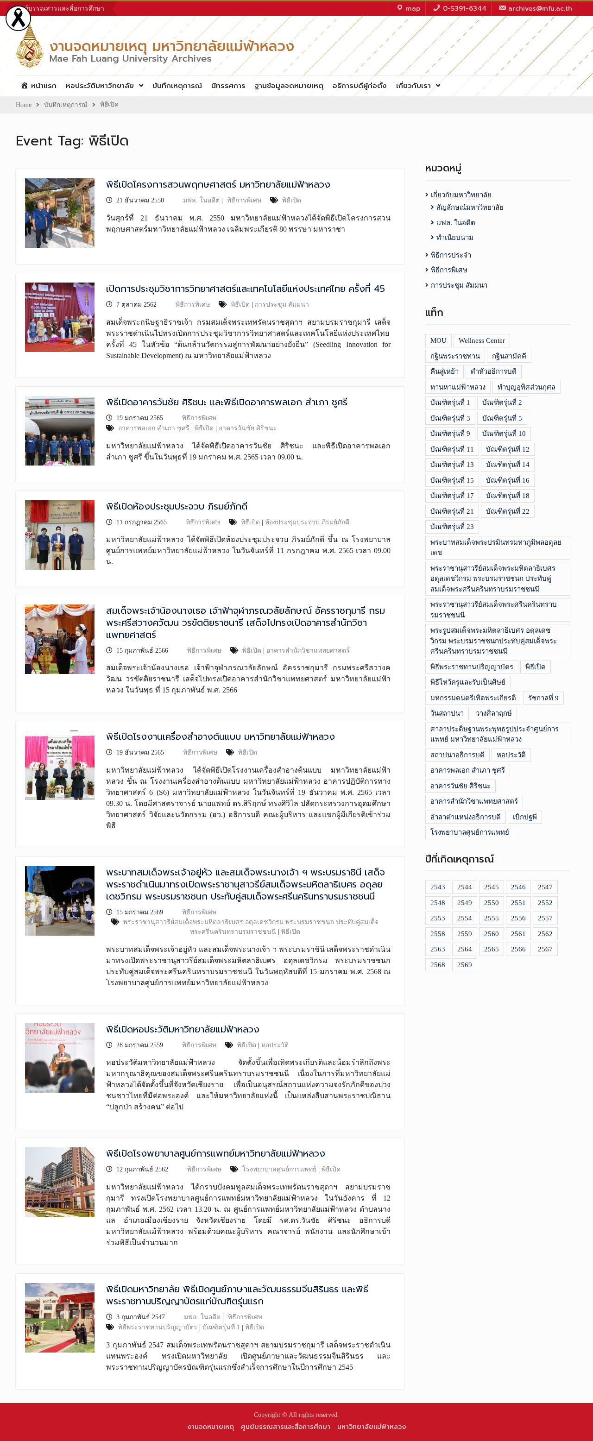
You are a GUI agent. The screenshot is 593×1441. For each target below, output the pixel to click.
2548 (437, 902)
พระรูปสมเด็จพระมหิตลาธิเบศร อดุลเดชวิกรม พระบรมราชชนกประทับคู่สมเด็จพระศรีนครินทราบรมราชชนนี (493, 641)
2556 (518, 918)
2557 (545, 918)
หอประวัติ (275, 1045)
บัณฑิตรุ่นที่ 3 (450, 418)
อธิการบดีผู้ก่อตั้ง (360, 86)
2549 (464, 902)
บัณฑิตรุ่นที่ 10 (504, 433)
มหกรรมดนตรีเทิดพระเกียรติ (473, 698)
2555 (491, 918)
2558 (437, 934)
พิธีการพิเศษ (244, 200)
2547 (545, 887)
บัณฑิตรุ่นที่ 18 (508, 495)
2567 (545, 949)
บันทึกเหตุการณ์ (177, 86)
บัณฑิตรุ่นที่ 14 (508, 464)
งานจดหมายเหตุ (210, 1427)
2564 (464, 949)
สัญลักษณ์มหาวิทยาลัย (470, 207)
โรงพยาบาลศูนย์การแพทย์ (279, 1169)
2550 (491, 902)
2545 (491, 887)
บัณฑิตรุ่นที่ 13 (452, 464)
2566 (518, 949)
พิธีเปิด (291, 200)
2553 (437, 918)
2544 (464, 887)
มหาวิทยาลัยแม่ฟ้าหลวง (371, 1427)
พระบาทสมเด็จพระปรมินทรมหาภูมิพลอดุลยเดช (495, 548)
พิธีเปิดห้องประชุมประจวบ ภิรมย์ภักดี (176, 506)
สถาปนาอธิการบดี (457, 755)
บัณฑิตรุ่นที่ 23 (452, 526)
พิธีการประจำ (451, 255)
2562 (545, 934)
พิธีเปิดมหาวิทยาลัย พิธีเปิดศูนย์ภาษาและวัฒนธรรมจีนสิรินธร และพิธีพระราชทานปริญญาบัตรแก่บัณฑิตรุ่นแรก (237, 1295)
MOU (438, 340)
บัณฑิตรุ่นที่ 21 (452, 511)
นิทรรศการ (228, 86)
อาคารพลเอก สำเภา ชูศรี (153, 428)
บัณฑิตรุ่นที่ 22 (508, 511)
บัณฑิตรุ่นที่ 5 (502, 418)
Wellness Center (482, 340)
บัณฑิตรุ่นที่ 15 (452, 480)
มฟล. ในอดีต (201, 200)
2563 (437, 949)
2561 (518, 934)
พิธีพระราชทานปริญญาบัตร (157, 1327)
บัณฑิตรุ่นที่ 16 (508, 480)
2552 (545, 902)
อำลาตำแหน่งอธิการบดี (465, 817)
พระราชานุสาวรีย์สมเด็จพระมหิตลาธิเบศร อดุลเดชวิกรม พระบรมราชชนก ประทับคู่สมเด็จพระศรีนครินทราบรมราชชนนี (492, 579)
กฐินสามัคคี (509, 356)
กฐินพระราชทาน (455, 356)
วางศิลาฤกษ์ (494, 713)
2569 (464, 965)
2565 (491, 949)
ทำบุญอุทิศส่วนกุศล (526, 387)
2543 (437, 887)
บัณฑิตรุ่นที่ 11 (452, 449)
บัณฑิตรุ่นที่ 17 (452, 495)
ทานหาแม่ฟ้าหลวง (458, 387)
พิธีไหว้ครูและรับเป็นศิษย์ (467, 682)
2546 (518, 887)
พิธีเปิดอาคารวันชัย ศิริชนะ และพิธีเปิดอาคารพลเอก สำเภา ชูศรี (226, 402)
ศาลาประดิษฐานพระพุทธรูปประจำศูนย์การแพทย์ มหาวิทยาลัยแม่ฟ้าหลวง (494, 734)
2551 (518, 902)
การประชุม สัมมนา (282, 304)
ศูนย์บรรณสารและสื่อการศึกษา (60, 8)
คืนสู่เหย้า (444, 371)
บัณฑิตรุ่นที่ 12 (508, 449)
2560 (491, 934)
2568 (437, 965)
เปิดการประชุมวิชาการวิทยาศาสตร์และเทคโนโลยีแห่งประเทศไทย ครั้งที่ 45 (245, 289)
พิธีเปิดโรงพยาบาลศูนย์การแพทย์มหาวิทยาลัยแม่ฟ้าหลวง (215, 1153)
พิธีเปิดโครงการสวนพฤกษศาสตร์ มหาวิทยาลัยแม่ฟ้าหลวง (218, 184)
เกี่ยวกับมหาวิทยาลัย (461, 195)
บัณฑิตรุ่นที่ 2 (502, 402)
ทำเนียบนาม (454, 237)
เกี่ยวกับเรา (413, 86)
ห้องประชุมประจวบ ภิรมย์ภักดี (307, 522)
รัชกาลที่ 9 (543, 698)
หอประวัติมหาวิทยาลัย (100, 86)
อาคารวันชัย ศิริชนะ (248, 428)
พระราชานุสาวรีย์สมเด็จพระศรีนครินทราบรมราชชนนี (493, 610)
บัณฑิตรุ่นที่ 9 (450, 433)
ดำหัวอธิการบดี (494, 371)
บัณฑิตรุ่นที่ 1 (221, 1327)
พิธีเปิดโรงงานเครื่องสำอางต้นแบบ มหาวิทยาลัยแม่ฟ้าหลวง (220, 736)
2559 (464, 934)
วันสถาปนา (447, 713)
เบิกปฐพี (525, 817)
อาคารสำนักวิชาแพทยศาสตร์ (308, 650)
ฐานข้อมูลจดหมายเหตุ (289, 86)
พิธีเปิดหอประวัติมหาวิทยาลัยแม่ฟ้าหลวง (182, 1029)
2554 (464, 918)
